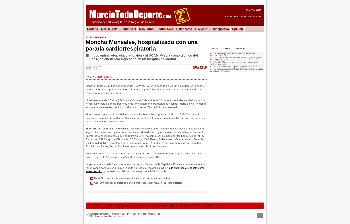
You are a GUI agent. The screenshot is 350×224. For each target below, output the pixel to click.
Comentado (240, 48)
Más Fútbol (146, 29)
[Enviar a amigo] (89, 68)
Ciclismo (201, 29)
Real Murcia (109, 29)
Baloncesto (184, 29)
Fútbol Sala (165, 29)
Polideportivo (219, 29)
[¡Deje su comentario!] (197, 67)
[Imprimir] (194, 67)
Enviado (226, 48)
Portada (92, 29)
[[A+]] (201, 67)
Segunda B (128, 29)
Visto (214, 48)
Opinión (237, 29)
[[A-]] (205, 67)
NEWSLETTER (231, 16)
